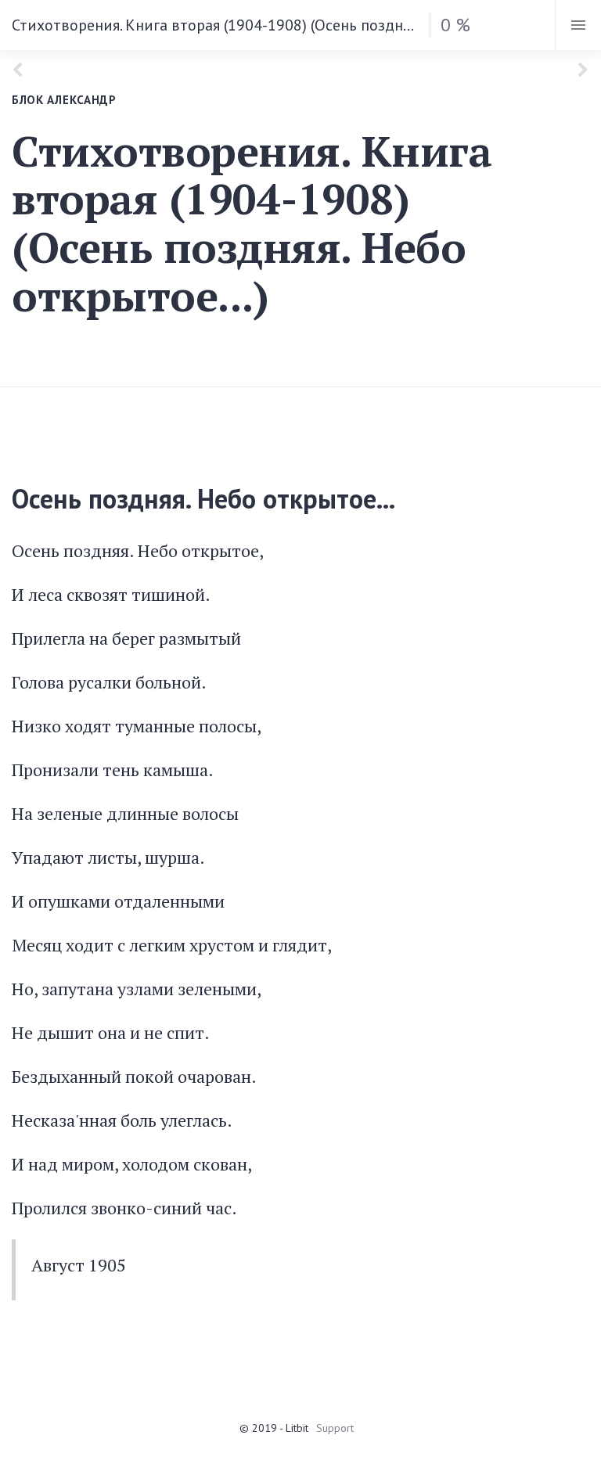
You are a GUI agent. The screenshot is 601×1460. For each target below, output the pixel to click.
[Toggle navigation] (578, 25)
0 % (455, 25)
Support (335, 1428)
